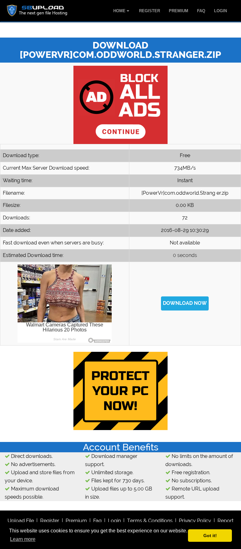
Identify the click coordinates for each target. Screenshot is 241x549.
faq (97, 521)
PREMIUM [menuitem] (178, 10)
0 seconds (185, 255)
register (49, 521)
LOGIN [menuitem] (220, 10)
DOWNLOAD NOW (185, 303)
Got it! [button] (210, 535)
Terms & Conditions (150, 521)
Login (114, 521)
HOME (120, 10)
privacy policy (195, 521)
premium (76, 521)
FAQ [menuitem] (201, 10)
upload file (21, 521)
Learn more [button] (22, 539)
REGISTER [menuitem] (149, 10)
